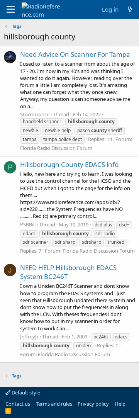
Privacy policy (93, 403)
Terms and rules (54, 403)
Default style (25, 392)
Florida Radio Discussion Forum (56, 147)
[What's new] (129, 9)
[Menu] (11, 9)
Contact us (17, 403)
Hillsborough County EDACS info (69, 164)
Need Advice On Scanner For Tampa (75, 54)
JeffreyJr (29, 336)
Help (120, 403)
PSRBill (28, 224)
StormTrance (34, 114)
